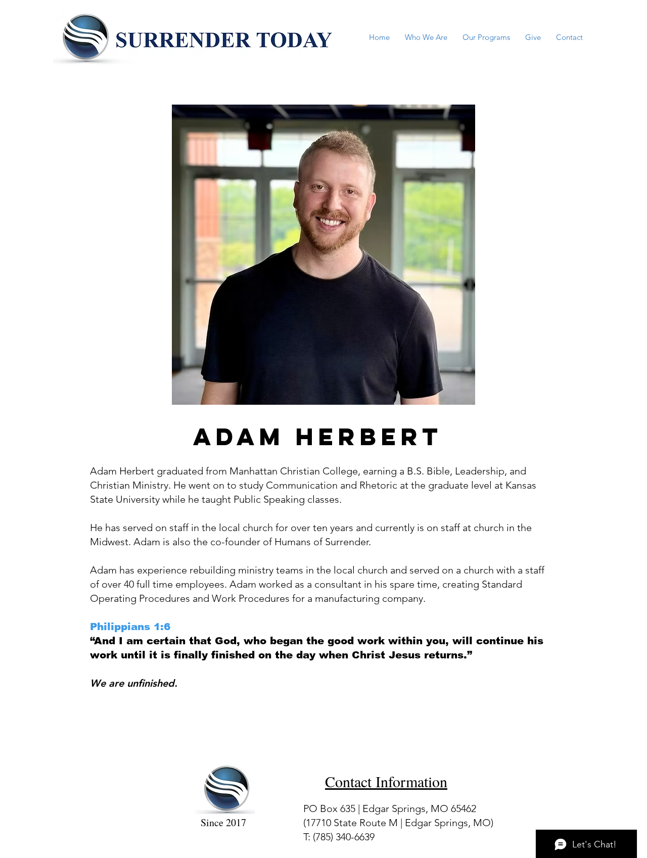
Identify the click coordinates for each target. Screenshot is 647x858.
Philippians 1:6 (130, 626)
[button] (426, 37)
